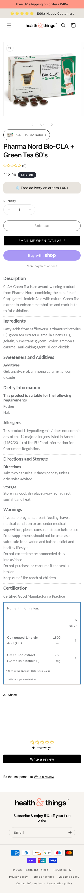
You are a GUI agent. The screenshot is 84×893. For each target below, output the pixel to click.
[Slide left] (32, 125)
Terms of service (43, 876)
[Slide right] (52, 125)
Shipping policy (68, 876)
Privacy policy (18, 876)
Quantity (9, 201)
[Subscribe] (70, 832)
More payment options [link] (42, 266)
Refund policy (62, 869)
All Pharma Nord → (31, 134)
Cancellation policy (59, 883)
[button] (9, 25)
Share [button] (12, 695)
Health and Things (36, 869)
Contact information (29, 883)
